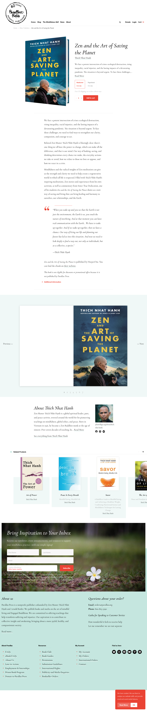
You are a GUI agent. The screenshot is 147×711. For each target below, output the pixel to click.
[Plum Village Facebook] (96, 431)
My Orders (84, 656)
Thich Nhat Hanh (83, 58)
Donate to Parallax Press (16, 676)
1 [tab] (64, 392)
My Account (84, 652)
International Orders (88, 660)
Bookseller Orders (50, 676)
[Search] (120, 22)
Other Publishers (24, 28)
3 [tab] (70, 392)
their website (70, 266)
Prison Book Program (14, 672)
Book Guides (47, 656)
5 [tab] (76, 392)
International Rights (51, 668)
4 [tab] (73, 392)
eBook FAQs (11, 656)
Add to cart (91, 98)
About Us (9, 660)
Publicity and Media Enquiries (55, 672)
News (62, 22)
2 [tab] (67, 392)
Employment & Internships (17, 668)
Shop (39, 22)
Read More (79, 76)
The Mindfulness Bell (51, 22)
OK (134, 705)
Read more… (7, 631)
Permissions (47, 660)
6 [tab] (79, 392)
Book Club (46, 652)
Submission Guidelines (52, 664)
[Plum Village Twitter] (104, 431)
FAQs (8, 652)
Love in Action (12, 664)
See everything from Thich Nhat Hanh (51, 436)
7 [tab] (82, 392)
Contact (82, 664)
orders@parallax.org (103, 605)
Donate (128, 22)
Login (134, 22)
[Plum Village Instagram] (100, 431)
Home (33, 22)
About (68, 22)
